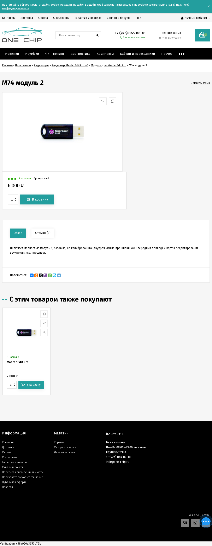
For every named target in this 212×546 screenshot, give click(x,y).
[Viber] (45, 275)
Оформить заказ (65, 447)
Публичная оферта (14, 482)
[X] (41, 275)
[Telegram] (59, 275)
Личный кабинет (64, 452)
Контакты (8, 442)
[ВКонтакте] (32, 275)
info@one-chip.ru (117, 462)
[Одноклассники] (36, 275)
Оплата (6, 452)
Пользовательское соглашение (22, 477)
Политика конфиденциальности (22, 472)
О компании (9, 457)
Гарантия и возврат (14, 462)
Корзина (59, 442)
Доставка (8, 447)
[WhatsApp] (50, 275)
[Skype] (54, 275)
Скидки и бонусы (13, 467)
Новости (7, 487)
